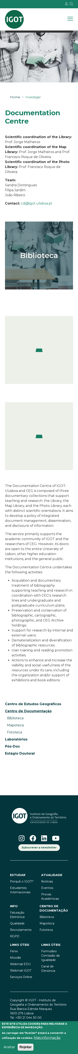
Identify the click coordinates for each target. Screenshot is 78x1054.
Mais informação (47, 1038)
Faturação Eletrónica (17, 915)
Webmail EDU (20, 964)
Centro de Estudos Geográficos (33, 704)
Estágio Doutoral (20, 753)
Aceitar (9, 1047)
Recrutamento (21, 930)
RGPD (14, 936)
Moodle (15, 958)
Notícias (47, 881)
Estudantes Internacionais (20, 890)
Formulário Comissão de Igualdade (50, 955)
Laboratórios (16, 739)
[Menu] (70, 19)
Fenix (14, 951)
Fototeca (14, 732)
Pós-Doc (12, 746)
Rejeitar (26, 1047)
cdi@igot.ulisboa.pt (36, 203)
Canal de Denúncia (48, 969)
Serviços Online (21, 977)
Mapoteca (15, 725)
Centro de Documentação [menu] (28, 711)
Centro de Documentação (54, 908)
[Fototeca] (39, 436)
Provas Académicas (50, 896)
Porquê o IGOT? (21, 881)
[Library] (39, 255)
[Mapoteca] (39, 350)
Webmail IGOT (20, 970)
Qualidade (17, 923)
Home (15, 97)
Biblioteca (15, 718)
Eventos (47, 888)
